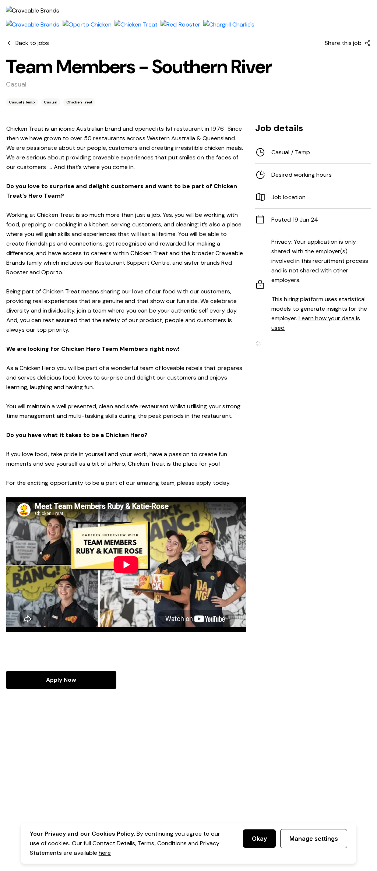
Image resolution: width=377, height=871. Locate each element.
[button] (313, 175)
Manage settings (313, 838)
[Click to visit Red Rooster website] (180, 24)
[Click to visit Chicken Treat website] (136, 24)
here (105, 853)
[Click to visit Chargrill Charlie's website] (229, 24)
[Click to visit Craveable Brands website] (33, 24)
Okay (259, 838)
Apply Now (61, 680)
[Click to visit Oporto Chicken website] (87, 24)
